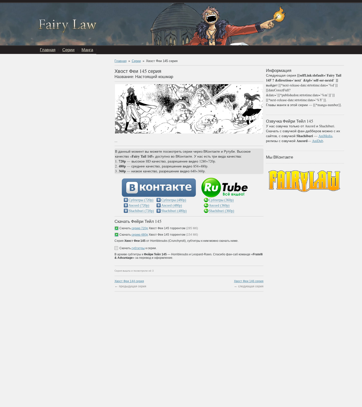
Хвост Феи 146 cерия (248, 281)
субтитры (138, 248)
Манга (87, 49)
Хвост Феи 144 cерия (129, 281)
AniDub (317, 140)
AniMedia (325, 135)
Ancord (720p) (139, 205)
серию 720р (140, 228)
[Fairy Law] (67, 31)
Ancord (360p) (219, 205)
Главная (47, 49)
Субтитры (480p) (173, 200)
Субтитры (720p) (141, 200)
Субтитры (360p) (221, 200)
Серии (68, 49)
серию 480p (140, 234)
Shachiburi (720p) (141, 211)
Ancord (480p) (171, 205)
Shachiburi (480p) (174, 211)
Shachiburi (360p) (221, 211)
